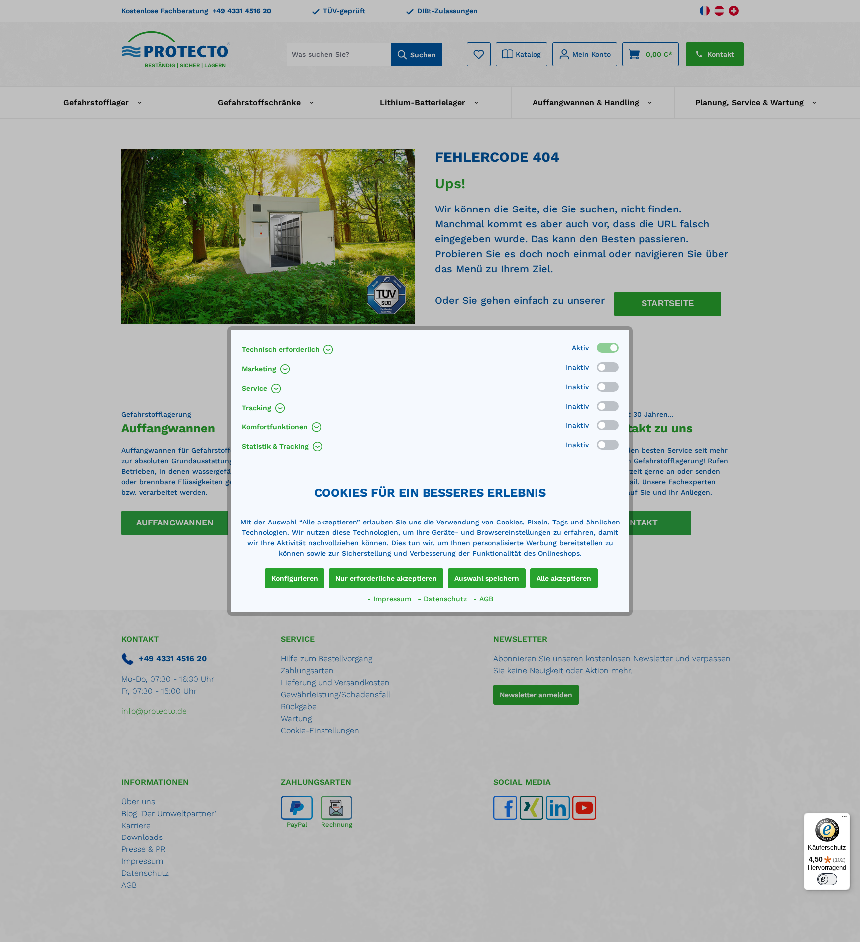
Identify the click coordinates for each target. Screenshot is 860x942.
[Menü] (844, 819)
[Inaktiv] (608, 367)
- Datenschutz (443, 599)
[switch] (827, 879)
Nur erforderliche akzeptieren (386, 578)
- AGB (483, 599)
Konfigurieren (294, 578)
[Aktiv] (608, 348)
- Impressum (390, 599)
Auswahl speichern (486, 578)
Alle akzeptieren (564, 578)
